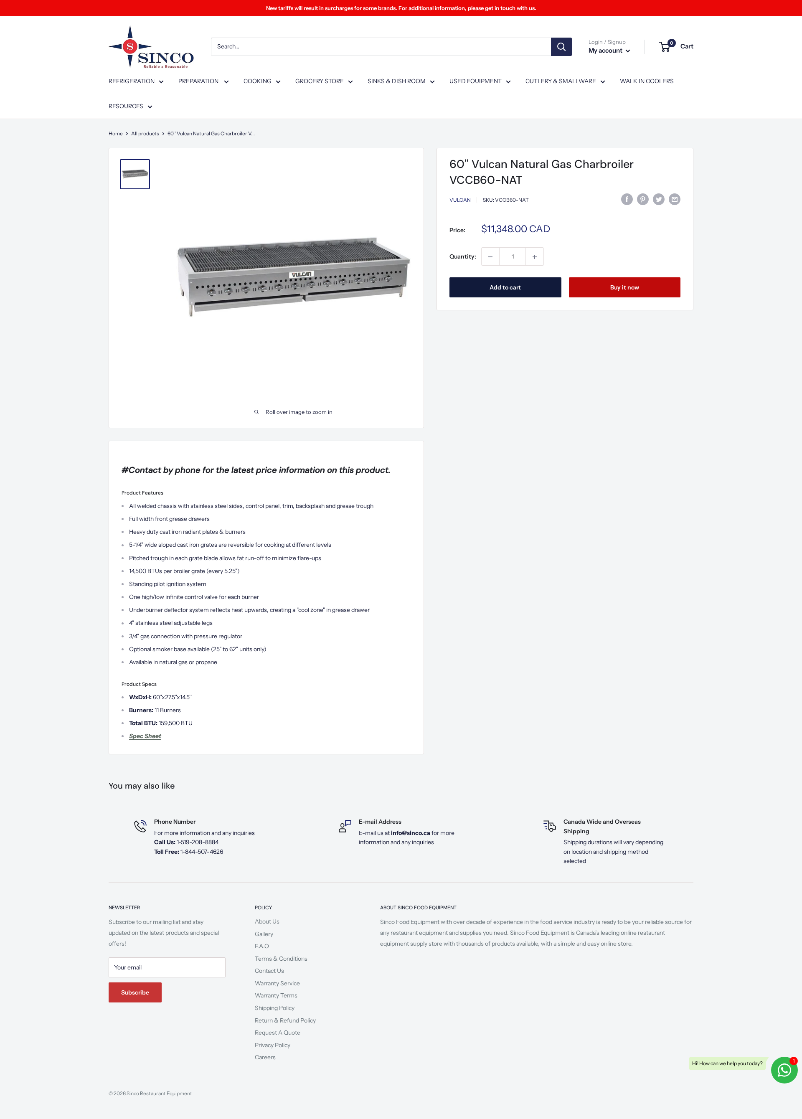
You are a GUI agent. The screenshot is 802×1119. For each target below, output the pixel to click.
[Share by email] (674, 199)
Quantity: (462, 257)
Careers (265, 1057)
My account (606, 50)
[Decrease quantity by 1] (490, 257)
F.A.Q (262, 946)
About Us (267, 921)
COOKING (258, 81)
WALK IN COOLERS (647, 81)
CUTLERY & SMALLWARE (560, 81)
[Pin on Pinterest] (643, 199)
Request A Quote (277, 1032)
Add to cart (505, 288)
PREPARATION (199, 81)
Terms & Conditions (281, 958)
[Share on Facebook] (627, 199)
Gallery (264, 934)
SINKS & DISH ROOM (397, 81)
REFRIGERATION (132, 81)
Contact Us (269, 970)
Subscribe (135, 992)
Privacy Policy (272, 1045)
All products (145, 133)
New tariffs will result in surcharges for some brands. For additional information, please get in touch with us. (401, 8)
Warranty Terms (276, 995)
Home (116, 133)
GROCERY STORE (319, 81)
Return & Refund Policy (285, 1020)
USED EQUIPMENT (475, 81)
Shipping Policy (274, 1008)
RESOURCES (126, 106)
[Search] (561, 47)
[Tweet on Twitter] (659, 199)
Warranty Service (277, 983)
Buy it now (624, 288)
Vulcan (460, 200)
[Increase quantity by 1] (534, 257)
